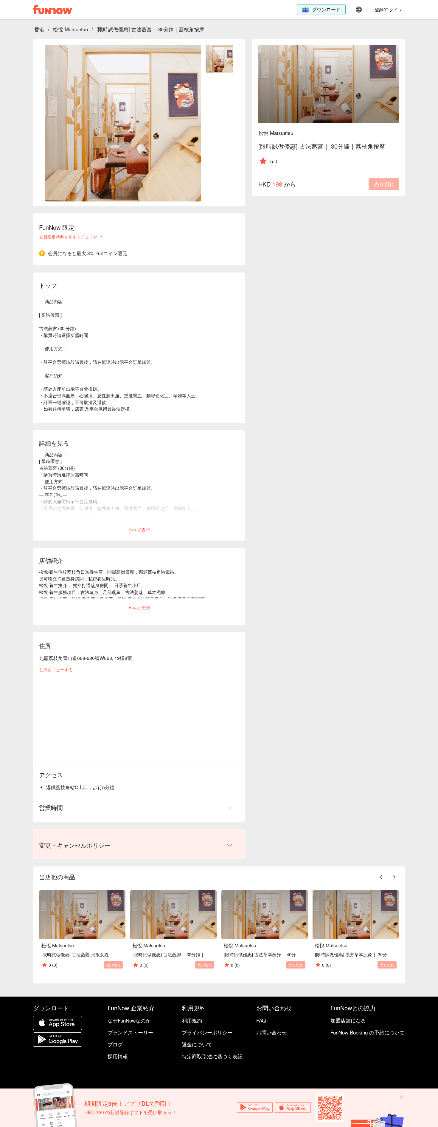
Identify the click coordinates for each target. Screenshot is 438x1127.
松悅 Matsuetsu (70, 29)
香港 (39, 29)
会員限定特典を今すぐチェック (68, 237)
